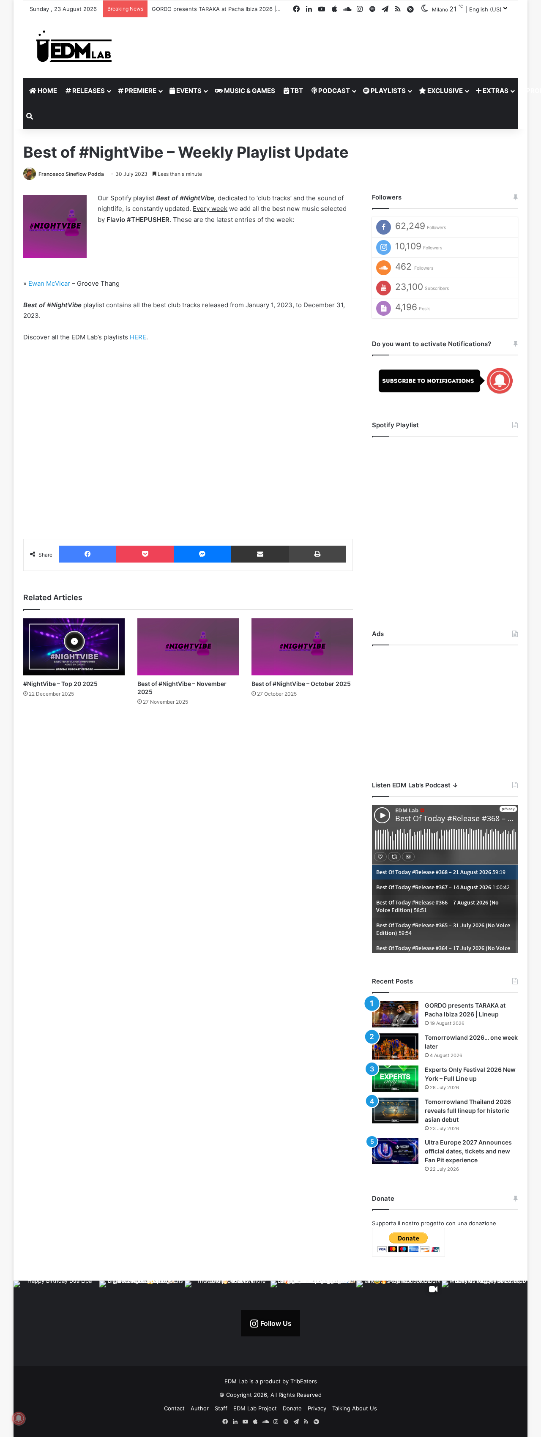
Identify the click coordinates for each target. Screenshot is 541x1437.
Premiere (139, 91)
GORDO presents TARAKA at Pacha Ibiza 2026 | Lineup (223, 8)
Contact (174, 1408)
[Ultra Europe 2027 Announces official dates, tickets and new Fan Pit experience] (395, 1151)
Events (188, 91)
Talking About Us (354, 1408)
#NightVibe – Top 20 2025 (60, 683)
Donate (292, 1408)
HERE (138, 337)
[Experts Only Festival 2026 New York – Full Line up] (395, 1078)
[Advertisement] (445, 706)
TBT (296, 91)
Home (46, 91)
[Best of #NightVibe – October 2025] (302, 646)
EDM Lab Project (255, 1408)
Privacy (317, 1408)
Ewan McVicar (49, 283)
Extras (494, 91)
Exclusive (444, 91)
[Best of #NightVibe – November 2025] (188, 646)
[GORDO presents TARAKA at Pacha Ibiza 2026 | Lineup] (395, 1014)
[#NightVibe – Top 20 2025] (74, 646)
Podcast (333, 91)
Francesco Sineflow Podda (71, 174)
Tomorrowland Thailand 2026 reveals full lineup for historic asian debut (468, 1110)
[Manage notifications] (18, 1418)
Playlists (387, 91)
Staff (221, 1408)
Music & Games (249, 91)
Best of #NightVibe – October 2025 (301, 683)
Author (200, 1408)
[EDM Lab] (74, 45)
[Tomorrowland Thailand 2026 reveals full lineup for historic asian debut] (395, 1111)
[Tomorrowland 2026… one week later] (395, 1046)
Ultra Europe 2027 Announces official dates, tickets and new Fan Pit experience (468, 1151)
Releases (88, 91)
